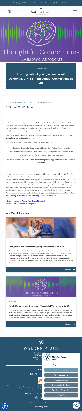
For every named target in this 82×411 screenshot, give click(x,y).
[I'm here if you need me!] (76, 405)
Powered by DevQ (41, 407)
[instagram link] (41, 374)
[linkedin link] (36, 374)
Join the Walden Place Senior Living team (21, 203)
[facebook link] (31, 374)
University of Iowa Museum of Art (44, 195)
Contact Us (65, 3)
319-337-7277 (41, 359)
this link (69, 135)
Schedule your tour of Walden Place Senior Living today (26, 201)
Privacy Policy (29, 393)
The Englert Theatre (17, 195)
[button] (5, 406)
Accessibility (40, 393)
